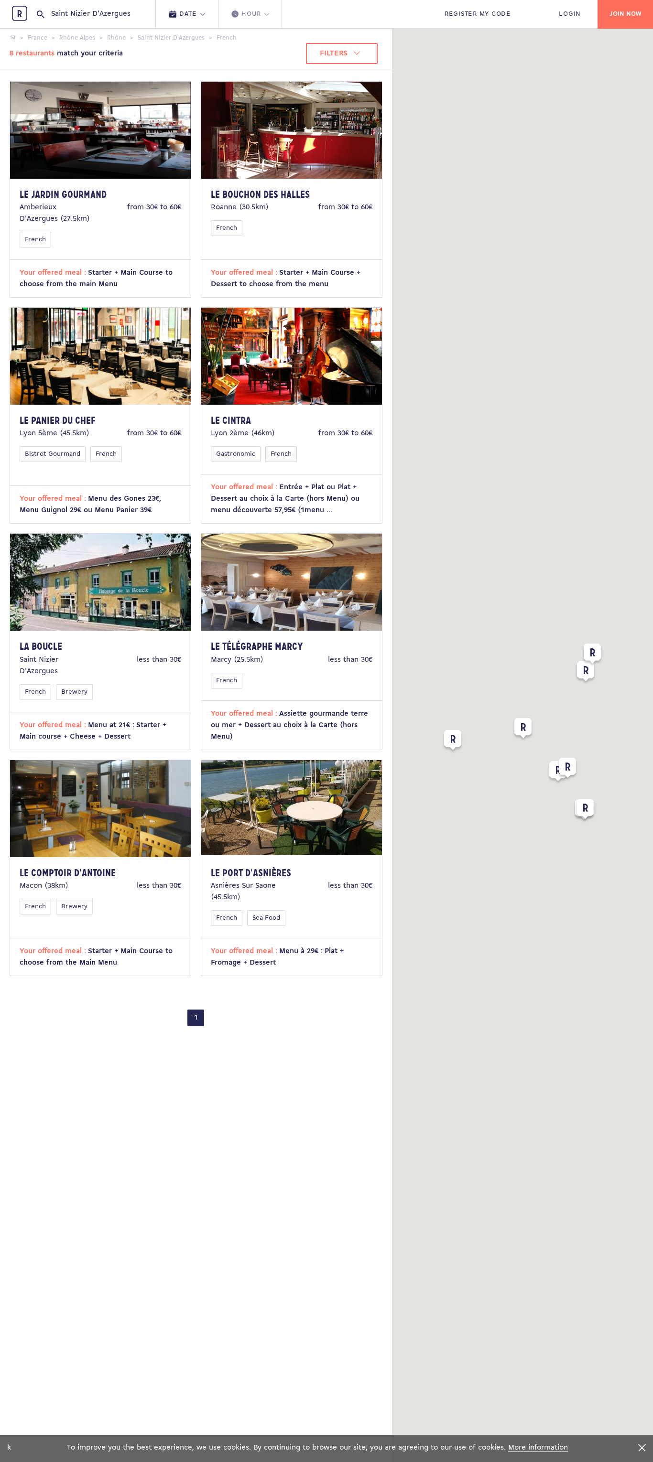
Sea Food (266, 918)
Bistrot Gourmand (52, 454)
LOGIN (570, 14)
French (35, 239)
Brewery (74, 692)
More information (538, 1447)
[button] (522, 730)
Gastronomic (235, 454)
